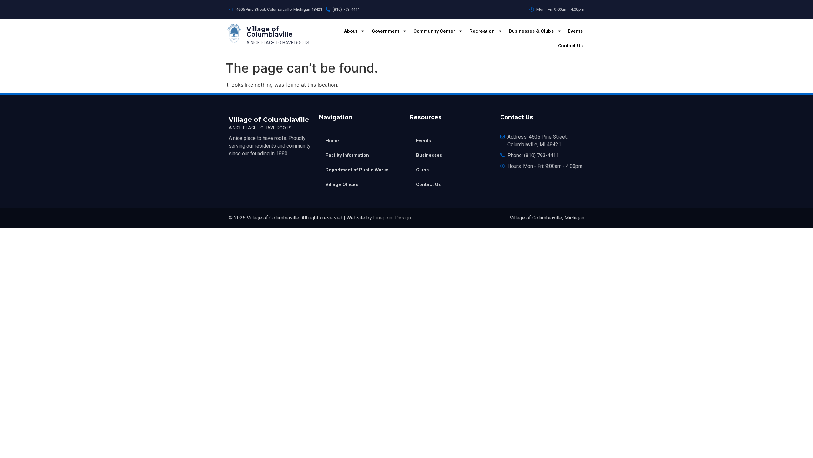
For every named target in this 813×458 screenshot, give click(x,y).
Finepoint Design (392, 218)
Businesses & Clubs (531, 31)
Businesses (429, 155)
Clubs (422, 170)
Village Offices (342, 184)
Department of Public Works (357, 170)
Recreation (481, 31)
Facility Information (347, 155)
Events (575, 31)
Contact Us (570, 46)
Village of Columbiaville (269, 31)
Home (332, 140)
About (350, 31)
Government (385, 31)
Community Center (434, 31)
